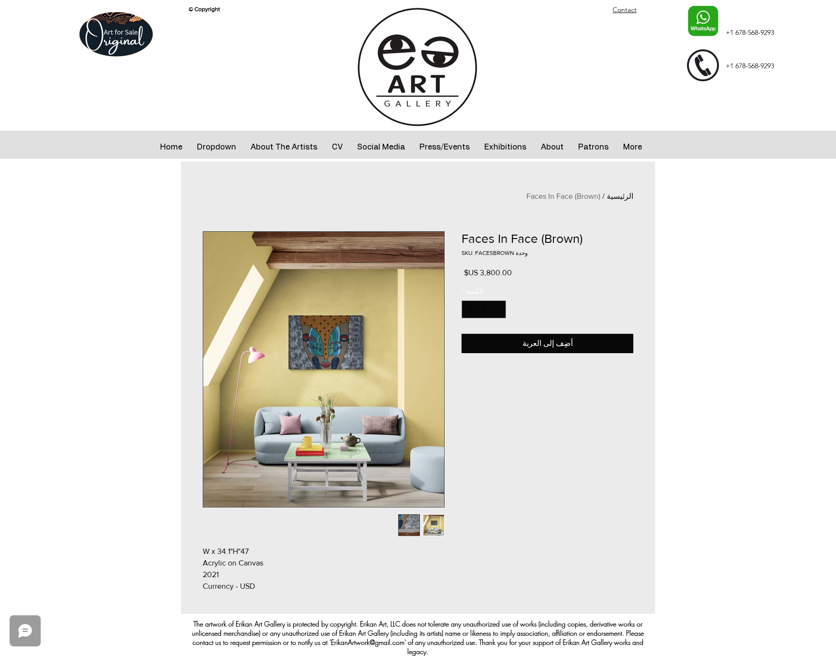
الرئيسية (620, 196)
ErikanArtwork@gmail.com (367, 642)
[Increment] (469, 309)
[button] (216, 147)
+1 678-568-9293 (750, 32)
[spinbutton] (484, 309)
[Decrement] (499, 309)
